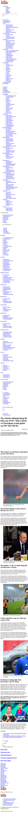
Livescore (5, 49)
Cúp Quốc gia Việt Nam (11, 133)
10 (3, 15)
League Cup (8, 30)
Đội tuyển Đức (9, 161)
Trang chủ (5, 413)
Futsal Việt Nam (9, 48)
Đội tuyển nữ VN (10, 45)
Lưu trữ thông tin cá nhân (8, 800)
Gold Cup (8, 189)
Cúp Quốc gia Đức (10, 165)
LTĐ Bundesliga (9, 55)
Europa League (9, 176)
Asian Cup (8, 195)
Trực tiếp (5, 89)
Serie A (7, 67)
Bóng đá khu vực (4, 785)
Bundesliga (8, 68)
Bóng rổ (8, 200)
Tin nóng (5, 87)
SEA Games (8, 81)
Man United (5, 218)
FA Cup (7, 28)
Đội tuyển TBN (9, 34)
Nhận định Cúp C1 (10, 174)
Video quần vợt (9, 204)
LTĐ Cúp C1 (9, 115)
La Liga (7, 35)
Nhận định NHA (9, 140)
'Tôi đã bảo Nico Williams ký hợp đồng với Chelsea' (14, 735)
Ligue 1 (7, 70)
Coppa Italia (8, 158)
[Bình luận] (3, 410)
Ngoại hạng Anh (6, 21)
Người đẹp (5, 217)
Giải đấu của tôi (9, 61)
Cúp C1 (7, 63)
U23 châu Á (8, 192)
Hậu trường (5, 83)
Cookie (4, 801)
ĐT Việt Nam (9, 128)
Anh (4, 23)
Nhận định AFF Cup (10, 194)
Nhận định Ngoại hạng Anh (12, 27)
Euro (7, 183)
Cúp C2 (7, 72)
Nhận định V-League (10, 43)
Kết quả (5, 88)
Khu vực (5, 190)
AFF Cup (8, 79)
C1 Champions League (11, 95)
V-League (8, 41)
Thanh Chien (24, 429)
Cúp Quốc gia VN (10, 44)
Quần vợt (8, 203)
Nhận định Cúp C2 (10, 177)
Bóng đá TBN (6, 147)
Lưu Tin (6, 741)
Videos (2, 769)
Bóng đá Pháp (6, 166)
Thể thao (5, 199)
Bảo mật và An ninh (7, 805)
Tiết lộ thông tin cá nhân (8, 802)
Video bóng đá (9, 207)
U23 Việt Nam (9, 46)
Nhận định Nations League (12, 187)
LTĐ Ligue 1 (9, 56)
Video (4, 206)
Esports (7, 205)
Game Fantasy (6, 22)
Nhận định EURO (10, 184)
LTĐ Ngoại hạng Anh (10, 51)
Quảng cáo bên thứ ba (8, 803)
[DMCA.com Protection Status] (5, 809)
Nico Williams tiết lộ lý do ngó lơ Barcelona (12, 737)
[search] (16, 93)
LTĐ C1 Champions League (12, 50)
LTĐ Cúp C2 (9, 123)
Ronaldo (5, 222)
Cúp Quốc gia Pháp (10, 171)
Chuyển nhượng (6, 82)
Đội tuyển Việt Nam (10, 40)
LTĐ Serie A (9, 54)
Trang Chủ (3, 763)
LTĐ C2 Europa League (11, 59)
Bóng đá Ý (3, 779)
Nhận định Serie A (10, 156)
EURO (7, 77)
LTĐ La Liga (9, 52)
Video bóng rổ (9, 201)
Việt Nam (5, 39)
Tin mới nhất (6, 19)
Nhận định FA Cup (10, 29)
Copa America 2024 (10, 188)
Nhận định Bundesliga (11, 163)
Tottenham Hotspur (6, 755)
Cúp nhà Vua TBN (10, 38)
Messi (4, 221)
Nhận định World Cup (11, 182)
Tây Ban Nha (6, 33)
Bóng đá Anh (6, 137)
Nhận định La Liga (10, 37)
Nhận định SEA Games (11, 198)
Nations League (9, 78)
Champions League (10, 173)
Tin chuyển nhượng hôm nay (9, 758)
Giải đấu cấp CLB (7, 172)
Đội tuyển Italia (9, 154)
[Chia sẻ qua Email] (3, 745)
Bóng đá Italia (6, 153)
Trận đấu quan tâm (10, 60)
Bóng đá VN (3, 775)
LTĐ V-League (9, 57)
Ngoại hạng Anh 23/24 (8, 215)
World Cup (8, 76)
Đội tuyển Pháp (9, 167)
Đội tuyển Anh (9, 24)
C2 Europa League (10, 104)
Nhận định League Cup (11, 32)
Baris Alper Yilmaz (6, 760)
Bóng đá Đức (6, 160)
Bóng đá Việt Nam (7, 127)
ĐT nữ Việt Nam (9, 132)
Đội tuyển (5, 179)
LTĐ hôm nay (4, 770)
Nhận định (5, 62)
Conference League (10, 178)
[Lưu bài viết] (3, 408)
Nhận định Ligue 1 (10, 170)
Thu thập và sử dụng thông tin (9, 798)
